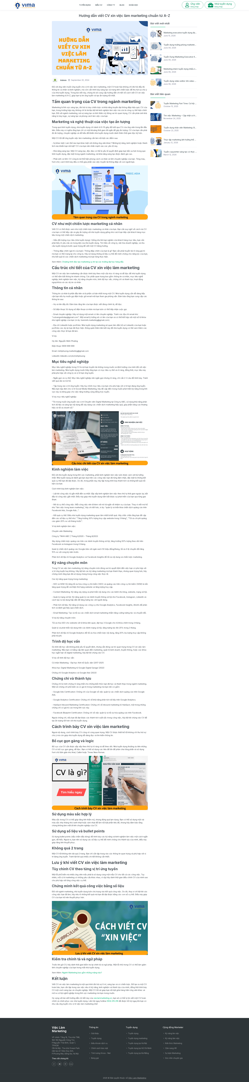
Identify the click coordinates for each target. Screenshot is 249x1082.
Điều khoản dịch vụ (99, 1043)
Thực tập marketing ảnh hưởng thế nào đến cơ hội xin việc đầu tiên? (193, 139)
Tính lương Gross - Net (100, 1053)
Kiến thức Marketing (173, 1043)
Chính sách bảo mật (99, 1048)
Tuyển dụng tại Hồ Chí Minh (139, 1048)
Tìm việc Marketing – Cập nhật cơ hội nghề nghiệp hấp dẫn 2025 (192, 115)
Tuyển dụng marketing (137, 1038)
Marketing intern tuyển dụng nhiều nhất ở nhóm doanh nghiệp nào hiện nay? (197, 69)
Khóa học (133, 5)
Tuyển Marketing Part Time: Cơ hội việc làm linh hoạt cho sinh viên (193, 103)
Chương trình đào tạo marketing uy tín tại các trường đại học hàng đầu (92, 262)
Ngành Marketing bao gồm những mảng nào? (82, 972)
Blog (122, 5)
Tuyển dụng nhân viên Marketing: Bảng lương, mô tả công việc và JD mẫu (196, 127)
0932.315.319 (112, 1001)
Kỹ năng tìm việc (172, 1033)
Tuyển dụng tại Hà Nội (137, 1043)
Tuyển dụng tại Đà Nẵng (138, 1053)
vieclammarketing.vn (103, 998)
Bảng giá (95, 1058)
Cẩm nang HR (171, 1048)
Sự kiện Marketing (173, 1053)
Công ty (111, 5)
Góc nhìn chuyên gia (174, 1058)
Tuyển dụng (85, 5)
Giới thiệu (95, 1033)
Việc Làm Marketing (137, 1078)
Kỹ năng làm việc (172, 1038)
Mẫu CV (98, 5)
